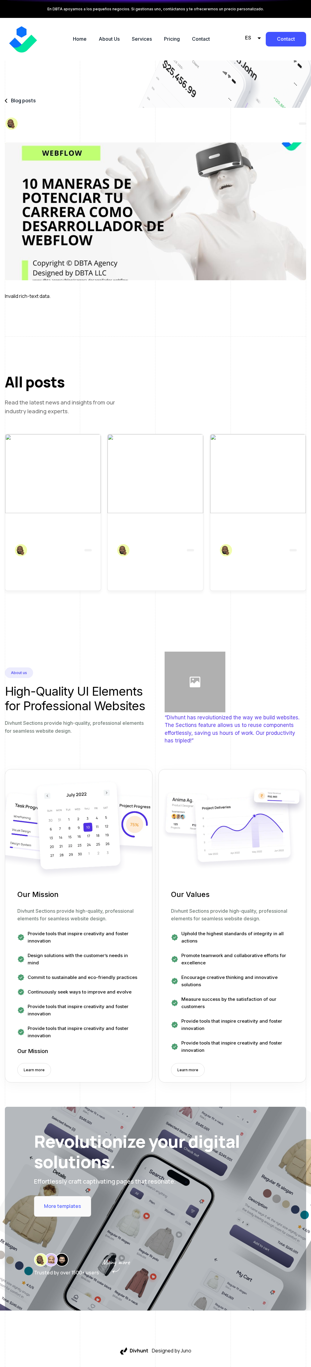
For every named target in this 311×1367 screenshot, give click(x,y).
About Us (109, 39)
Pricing (172, 39)
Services (142, 39)
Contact (201, 39)
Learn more (34, 1070)
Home (80, 39)
